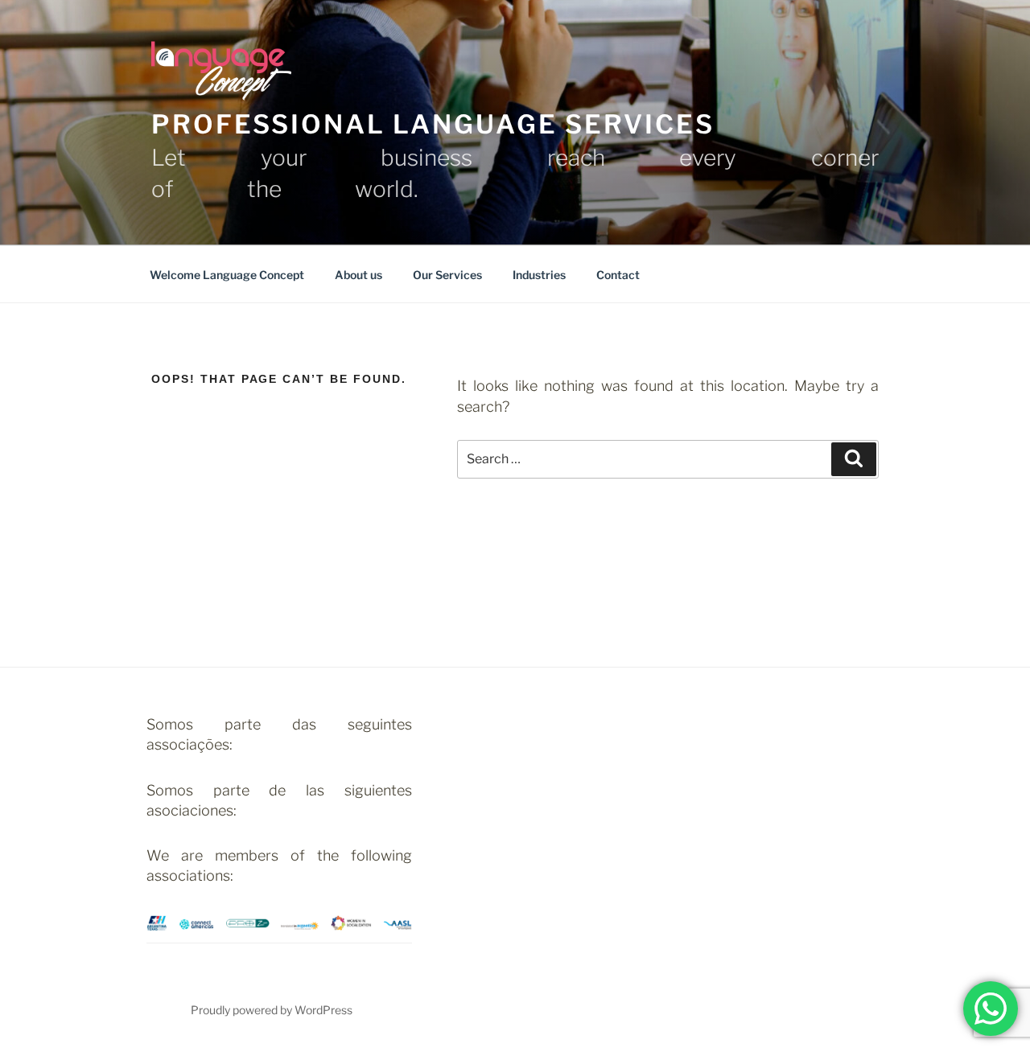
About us (358, 275)
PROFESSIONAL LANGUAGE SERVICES (432, 124)
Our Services (447, 275)
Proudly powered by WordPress (271, 1010)
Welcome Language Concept (227, 275)
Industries (539, 275)
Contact (618, 275)
